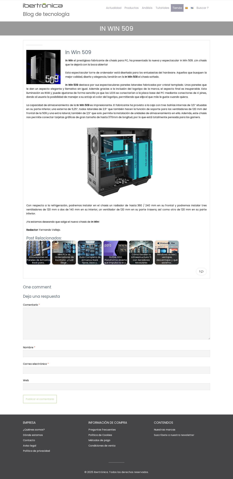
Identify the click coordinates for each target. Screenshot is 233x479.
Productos (132, 8)
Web (26, 380)
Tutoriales (162, 8)
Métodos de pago (99, 440)
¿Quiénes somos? (34, 429)
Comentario (31, 305)
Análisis (147, 8)
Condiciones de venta (101, 445)
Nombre (29, 347)
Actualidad (113, 8)
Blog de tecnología (46, 14)
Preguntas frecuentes (102, 429)
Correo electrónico (36, 364)
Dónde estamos (33, 435)
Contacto (29, 440)
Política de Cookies (100, 435)
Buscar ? (202, 8)
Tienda (177, 8)
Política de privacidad (36, 451)
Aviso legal (29, 445)
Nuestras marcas (164, 429)
